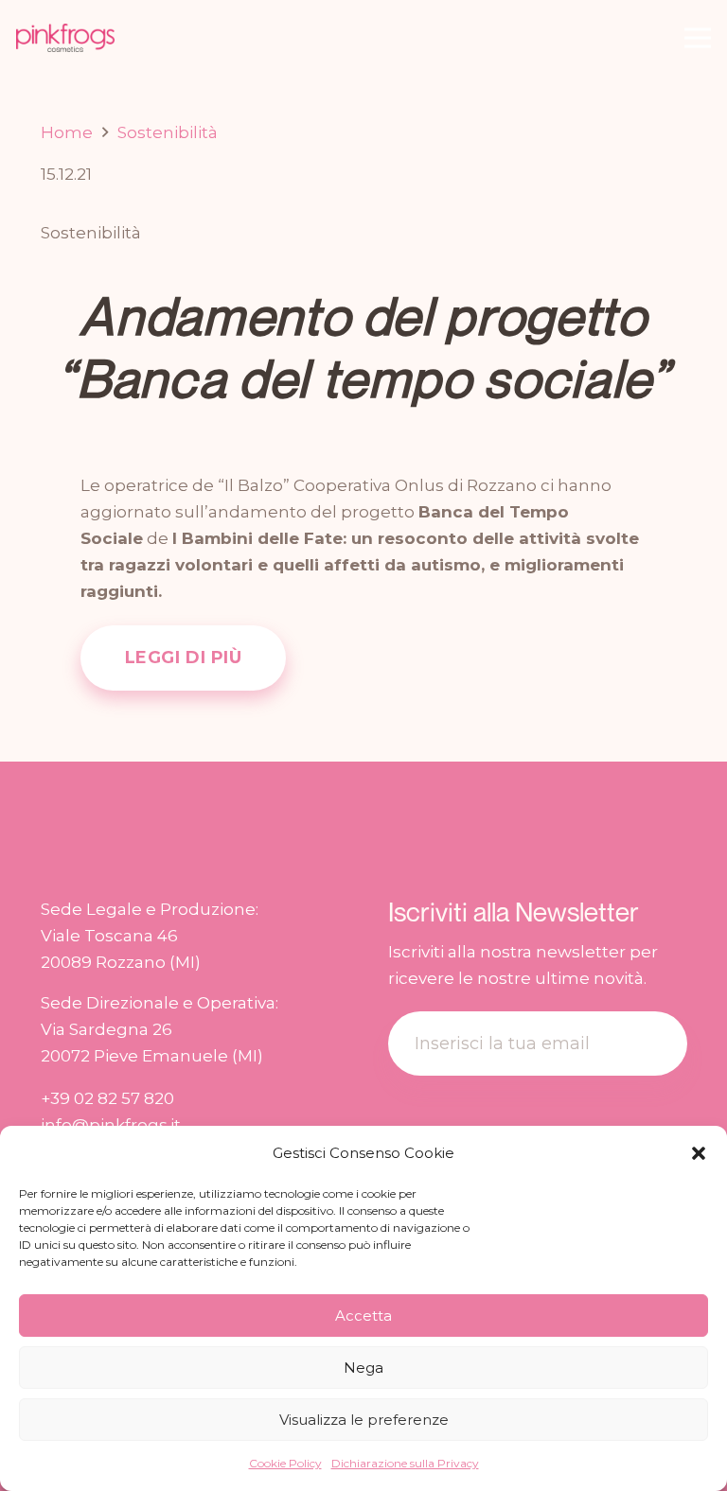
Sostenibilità (91, 232)
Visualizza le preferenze (364, 1420)
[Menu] (697, 37)
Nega (363, 1368)
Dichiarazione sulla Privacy (405, 1463)
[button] (698, 1153)
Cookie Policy (285, 1463)
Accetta (363, 1315)
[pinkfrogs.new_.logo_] (65, 38)
